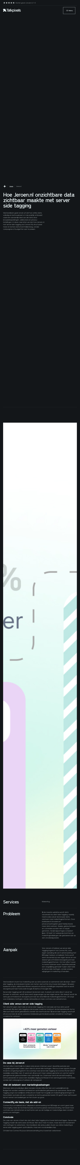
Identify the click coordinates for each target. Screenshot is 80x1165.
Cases (11, 186)
